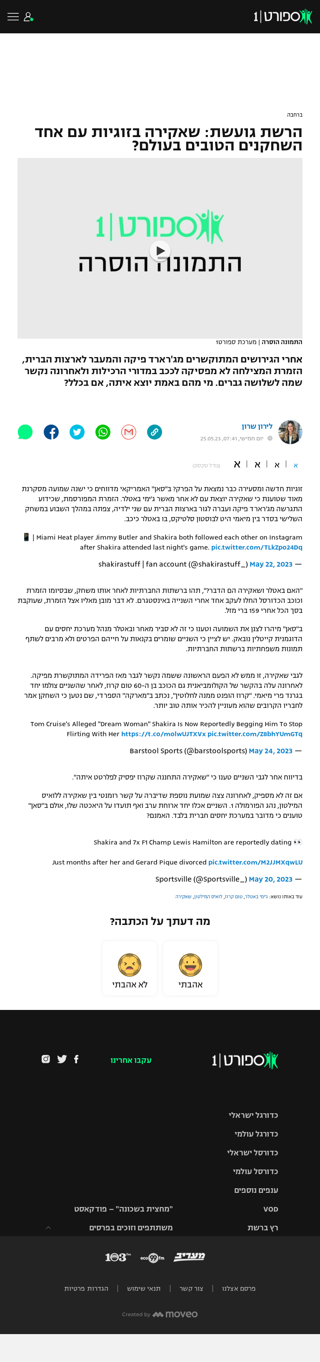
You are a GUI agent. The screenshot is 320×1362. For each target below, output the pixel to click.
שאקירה (183, 896)
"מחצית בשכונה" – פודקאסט (123, 1209)
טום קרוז (233, 896)
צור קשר (191, 1288)
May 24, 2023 (270, 751)
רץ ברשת (263, 1228)
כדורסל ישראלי (252, 1153)
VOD (270, 1209)
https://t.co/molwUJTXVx (163, 734)
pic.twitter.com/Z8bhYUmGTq (255, 734)
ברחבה (294, 115)
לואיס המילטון (208, 896)
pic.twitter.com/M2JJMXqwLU (255, 862)
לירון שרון (257, 426)
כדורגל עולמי (256, 1134)
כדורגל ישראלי (253, 1115)
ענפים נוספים (256, 1190)
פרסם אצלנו (239, 1288)
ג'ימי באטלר (256, 896)
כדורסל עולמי (255, 1171)
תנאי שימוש (144, 1288)
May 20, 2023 (270, 879)
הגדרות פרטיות (86, 1288)
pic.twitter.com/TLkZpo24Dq (256, 547)
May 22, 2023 (271, 564)
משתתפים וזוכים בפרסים (131, 1228)
